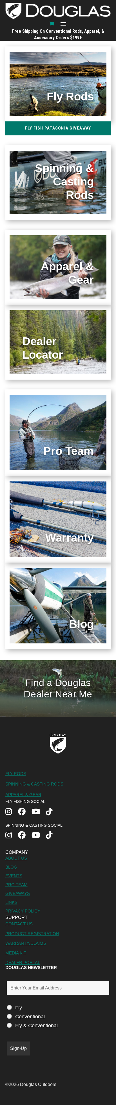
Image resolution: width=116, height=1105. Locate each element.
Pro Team (16, 884)
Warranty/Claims (25, 943)
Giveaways (17, 893)
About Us (16, 858)
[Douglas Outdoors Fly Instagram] (11, 812)
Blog (11, 867)
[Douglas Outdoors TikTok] (52, 812)
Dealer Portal (22, 962)
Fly (18, 1007)
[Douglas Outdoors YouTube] (39, 812)
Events (13, 875)
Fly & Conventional (36, 1025)
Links (11, 902)
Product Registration (32, 933)
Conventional (30, 1016)
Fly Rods (15, 773)
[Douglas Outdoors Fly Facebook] (25, 812)
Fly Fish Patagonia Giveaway (58, 128)
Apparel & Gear (23, 794)
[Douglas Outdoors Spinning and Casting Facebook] (25, 835)
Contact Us (19, 923)
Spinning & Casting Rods (34, 784)
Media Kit (15, 953)
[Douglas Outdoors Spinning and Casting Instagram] (11, 835)
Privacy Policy (22, 911)
